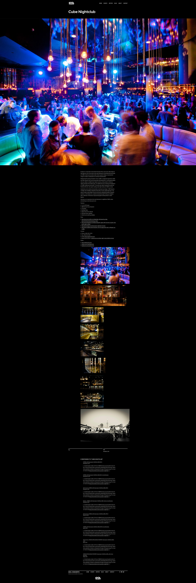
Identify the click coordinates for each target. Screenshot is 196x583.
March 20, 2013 (86, 515)
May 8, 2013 (85, 556)
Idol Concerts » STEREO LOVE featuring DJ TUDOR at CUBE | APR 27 (95, 513)
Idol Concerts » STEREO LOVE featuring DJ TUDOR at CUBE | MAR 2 (95, 487)
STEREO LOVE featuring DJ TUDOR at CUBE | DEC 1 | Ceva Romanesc (96, 474)
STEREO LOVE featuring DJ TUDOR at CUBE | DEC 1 (92, 462)
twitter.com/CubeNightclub (88, 244)
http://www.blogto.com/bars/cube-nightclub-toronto (93, 225)
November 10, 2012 (86, 476)
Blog (69, 449)
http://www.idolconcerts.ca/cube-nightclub (98, 470)
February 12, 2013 (86, 489)
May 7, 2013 (85, 542)
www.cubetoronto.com (87, 242)
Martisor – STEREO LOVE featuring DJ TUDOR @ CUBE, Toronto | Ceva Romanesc (98, 500)
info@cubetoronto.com (89, 236)
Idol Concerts (73, 572)
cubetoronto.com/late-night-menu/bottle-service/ (102, 238)
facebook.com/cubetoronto (88, 245)
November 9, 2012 (86, 463)
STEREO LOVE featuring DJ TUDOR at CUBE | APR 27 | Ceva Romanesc (96, 526)
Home (100, 3)
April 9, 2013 (85, 528)
